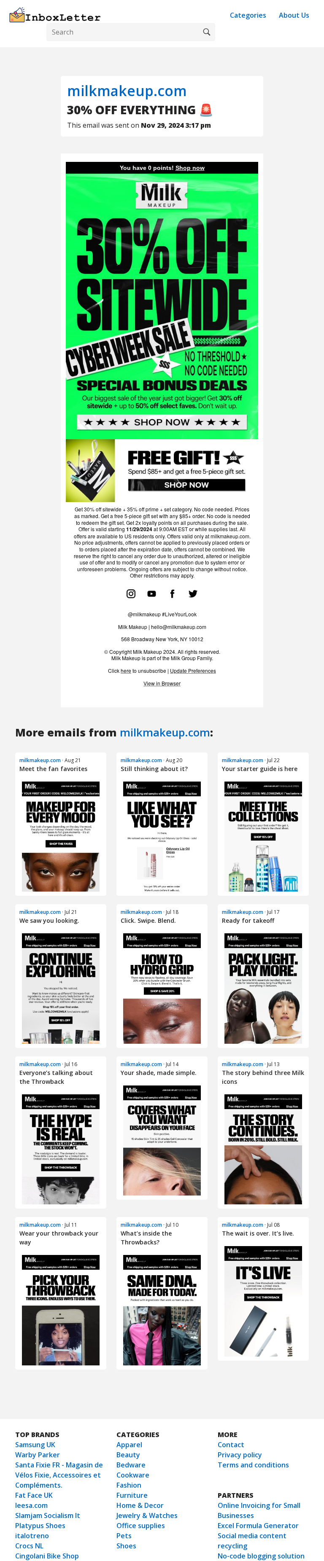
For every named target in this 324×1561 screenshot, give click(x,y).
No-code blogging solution (261, 1556)
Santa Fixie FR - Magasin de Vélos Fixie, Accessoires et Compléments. (59, 1475)
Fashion (128, 1485)
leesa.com (31, 1505)
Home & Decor (140, 1505)
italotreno (32, 1535)
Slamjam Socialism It (47, 1515)
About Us (294, 15)
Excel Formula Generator (258, 1525)
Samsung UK (35, 1444)
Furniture (132, 1495)
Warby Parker (37, 1454)
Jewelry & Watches (147, 1515)
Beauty (128, 1454)
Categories (248, 15)
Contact (231, 1444)
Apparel (129, 1444)
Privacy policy (240, 1454)
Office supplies (140, 1525)
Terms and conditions (253, 1465)
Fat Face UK (34, 1495)
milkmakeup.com (127, 90)
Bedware (131, 1465)
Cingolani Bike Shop (47, 1556)
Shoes (126, 1545)
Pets (124, 1535)
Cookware (132, 1475)
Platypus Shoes (40, 1525)
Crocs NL (29, 1545)
